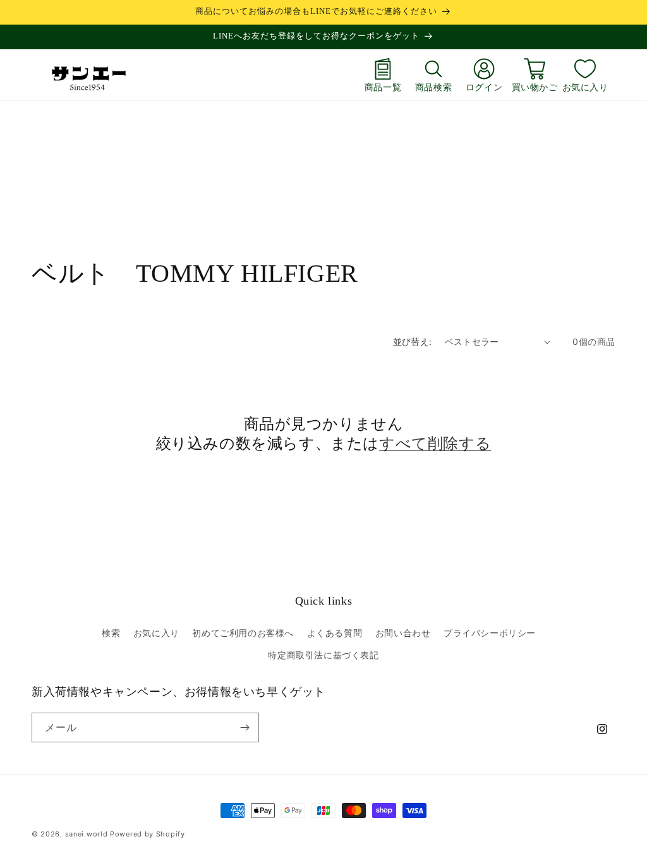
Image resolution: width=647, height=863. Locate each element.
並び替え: (412, 341)
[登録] (244, 727)
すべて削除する (435, 443)
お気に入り (585, 86)
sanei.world (86, 834)
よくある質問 (335, 632)
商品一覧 (383, 86)
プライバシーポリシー (490, 632)
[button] (433, 75)
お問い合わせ (403, 632)
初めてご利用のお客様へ (243, 632)
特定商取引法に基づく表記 (323, 654)
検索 (111, 632)
